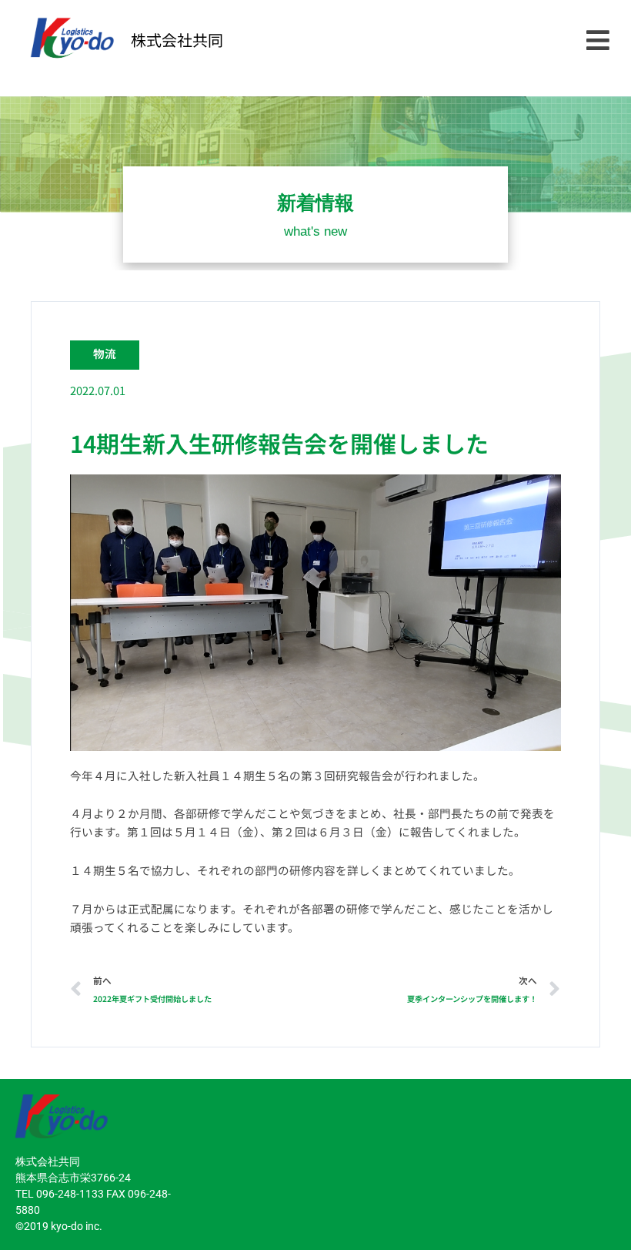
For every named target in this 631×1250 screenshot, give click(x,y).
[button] (597, 40)
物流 (104, 353)
